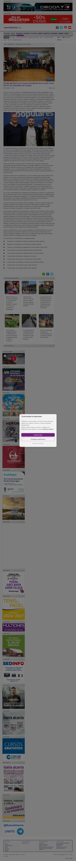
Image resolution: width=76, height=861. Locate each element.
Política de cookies (48, 429)
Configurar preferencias (38, 439)
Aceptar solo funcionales (38, 443)
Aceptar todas (38, 435)
